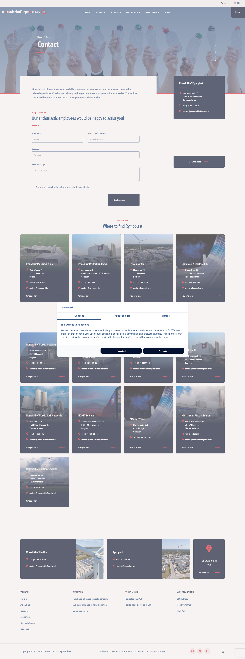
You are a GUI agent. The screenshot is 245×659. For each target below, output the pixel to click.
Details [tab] (166, 316)
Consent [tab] (79, 316)
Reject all (121, 351)
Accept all (164, 351)
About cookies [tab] (122, 316)
